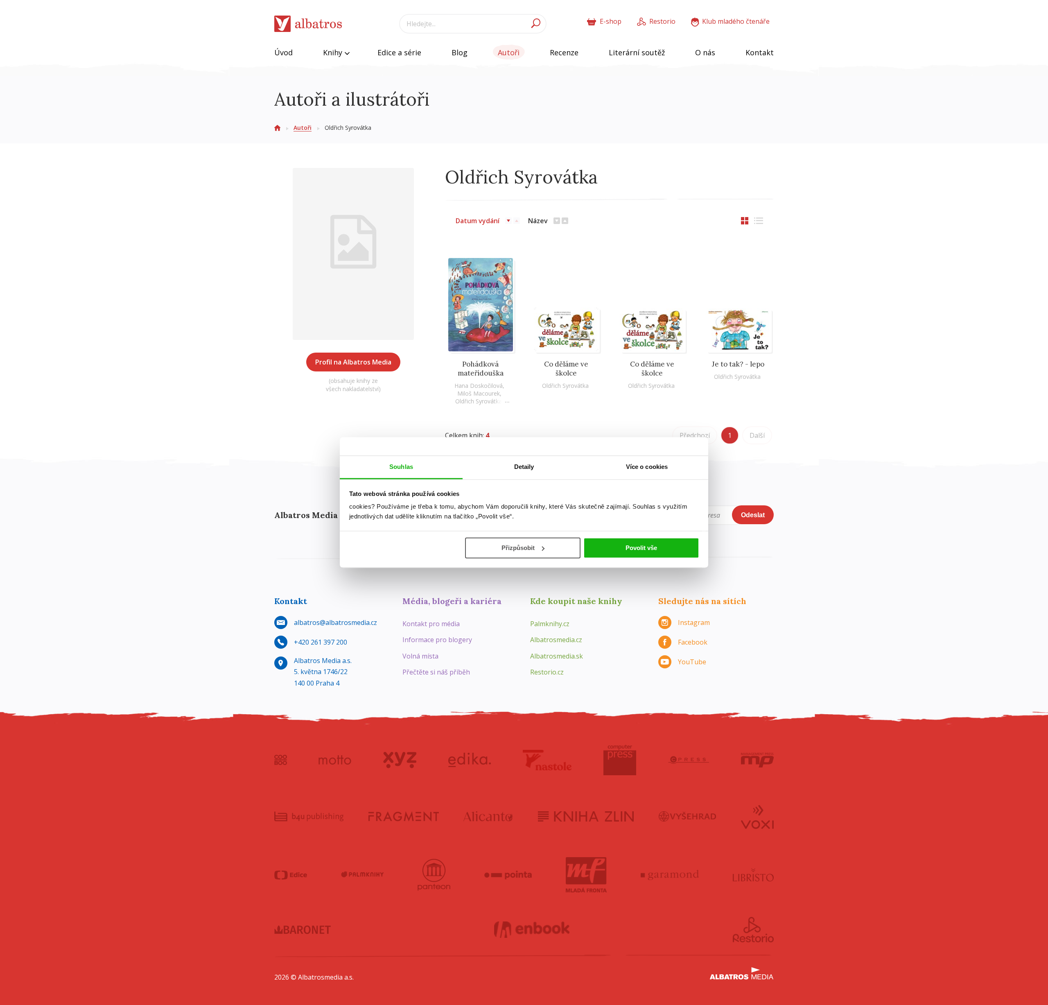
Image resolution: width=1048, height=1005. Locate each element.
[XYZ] (400, 760)
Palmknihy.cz (549, 623)
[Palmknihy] (362, 875)
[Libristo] (753, 875)
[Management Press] (757, 760)
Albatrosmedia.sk (556, 656)
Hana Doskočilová (478, 385)
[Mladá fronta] (586, 875)
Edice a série (399, 52)
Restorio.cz (547, 672)
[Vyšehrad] (687, 816)
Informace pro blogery (437, 639)
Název (538, 220)
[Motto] (335, 760)
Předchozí (695, 435)
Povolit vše (641, 547)
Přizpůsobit (518, 547)
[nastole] (547, 760)
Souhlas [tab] (401, 466)
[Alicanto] (488, 816)
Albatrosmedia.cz (556, 639)
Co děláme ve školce (566, 369)
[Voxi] (757, 816)
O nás (705, 52)
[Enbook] (532, 930)
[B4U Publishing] (309, 816)
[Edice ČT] (290, 875)
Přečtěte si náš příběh (436, 672)
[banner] (308, 24)
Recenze (564, 52)
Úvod (283, 52)
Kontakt (759, 52)
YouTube (692, 661)
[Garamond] (669, 875)
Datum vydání (477, 220)
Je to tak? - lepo (738, 364)
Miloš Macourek (478, 393)
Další (757, 435)
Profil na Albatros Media (353, 362)
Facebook (692, 642)
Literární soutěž (637, 52)
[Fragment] (403, 816)
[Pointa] (508, 875)
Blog (460, 52)
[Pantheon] (434, 875)
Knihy (333, 52)
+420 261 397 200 (320, 642)
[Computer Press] (619, 760)
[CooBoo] (280, 760)
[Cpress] (688, 760)
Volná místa (420, 656)
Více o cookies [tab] (647, 466)
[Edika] (469, 760)
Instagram (694, 622)
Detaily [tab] (524, 466)
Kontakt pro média (431, 623)
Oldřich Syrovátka (478, 401)
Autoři (508, 52)
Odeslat (753, 515)
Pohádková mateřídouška (481, 369)
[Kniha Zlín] (586, 816)
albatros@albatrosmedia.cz (335, 622)
